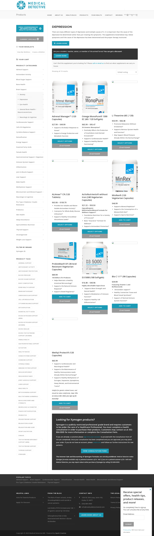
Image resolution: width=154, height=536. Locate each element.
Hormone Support (25, 360)
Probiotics (20, 210)
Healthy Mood (24, 352)
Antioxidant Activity (23, 74)
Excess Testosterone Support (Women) (26, 334)
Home (49, 15)
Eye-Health (24, 104)
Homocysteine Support (27, 356)
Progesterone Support (27, 419)
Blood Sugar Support (24, 79)
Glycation (22, 348)
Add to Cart (125, 220)
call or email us (98, 63)
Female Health (21, 152)
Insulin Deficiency (25, 372)
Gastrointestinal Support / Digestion (29, 157)
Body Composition (25, 283)
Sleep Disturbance (22, 220)
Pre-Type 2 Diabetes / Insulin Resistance (26, 203)
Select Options (65, 141)
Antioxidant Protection (28, 271)
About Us (59, 15)
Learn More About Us (91, 515)
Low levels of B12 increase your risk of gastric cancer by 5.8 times (60, 509)
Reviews (119, 15)
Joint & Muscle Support (24, 172)
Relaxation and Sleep (26, 427)
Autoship (65, 145)
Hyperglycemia (24, 364)
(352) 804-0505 (87, 504)
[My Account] (127, 15)
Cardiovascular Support (25, 122)
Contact (109, 15)
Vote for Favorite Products (26, 497)
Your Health (96, 15)
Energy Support (22, 142)
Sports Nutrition (25, 431)
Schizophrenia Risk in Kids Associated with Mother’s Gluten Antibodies (60, 518)
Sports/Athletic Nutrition (25, 225)
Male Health (20, 182)
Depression (24, 99)
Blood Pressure (24, 275)
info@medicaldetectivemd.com (93, 507)
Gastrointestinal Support (28, 344)
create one (97, 442)
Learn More (61, 43)
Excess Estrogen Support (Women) (28, 323)
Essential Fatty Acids (23, 147)
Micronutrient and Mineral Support (29, 192)
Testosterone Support (27, 446)
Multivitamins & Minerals (28, 396)
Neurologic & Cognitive (28, 117)
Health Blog (71, 15)
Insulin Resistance (25, 376)
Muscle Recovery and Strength (26, 402)
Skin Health (20, 215)
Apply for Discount (23, 502)
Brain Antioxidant (25, 291)
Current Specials (28, 39)
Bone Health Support (26, 287)
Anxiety (22, 94)
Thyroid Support (22, 230)
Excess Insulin (23, 329)
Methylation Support (24, 187)
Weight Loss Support (23, 240)
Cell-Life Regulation (23, 127)
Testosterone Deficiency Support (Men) (27, 441)
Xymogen (19, 251)
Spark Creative (60, 533)
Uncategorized (21, 235)
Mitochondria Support (27, 392)
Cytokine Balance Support (25, 132)
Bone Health (20, 84)
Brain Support (21, 89)
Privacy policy (127, 530)
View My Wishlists (23, 52)
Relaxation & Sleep (25, 423)
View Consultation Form (95, 451)
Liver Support (21, 177)
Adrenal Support (22, 70)
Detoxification (21, 137)
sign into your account (92, 437)
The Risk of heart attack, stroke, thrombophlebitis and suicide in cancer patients (60, 500)
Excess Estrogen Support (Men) (28, 317)
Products (84, 15)
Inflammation (21, 167)
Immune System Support (25, 162)
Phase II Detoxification (27, 411)
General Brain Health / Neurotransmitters (27, 110)
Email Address (128, 514)
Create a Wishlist (38, 52)
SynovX (21, 435)
